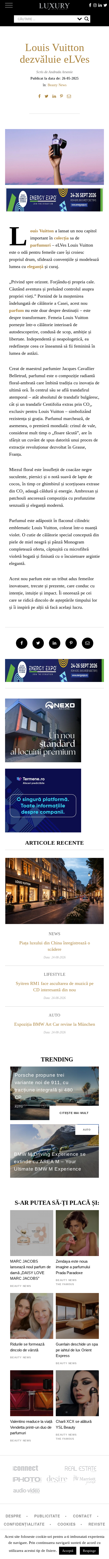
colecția (61, 237)
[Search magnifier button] (86, 18)
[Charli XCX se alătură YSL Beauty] (77, 1393)
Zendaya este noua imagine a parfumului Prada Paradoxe (73, 1267)
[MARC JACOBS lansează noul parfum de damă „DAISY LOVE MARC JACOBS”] (31, 1233)
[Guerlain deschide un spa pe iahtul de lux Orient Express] (77, 1316)
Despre (13, 1515)
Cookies (67, 1524)
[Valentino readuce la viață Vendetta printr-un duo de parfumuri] (31, 1393)
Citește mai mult (74, 1112)
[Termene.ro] (43, 830)
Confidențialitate (24, 1524)
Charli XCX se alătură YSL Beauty (74, 1424)
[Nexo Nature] (43, 760)
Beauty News (57, 85)
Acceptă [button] (67, 1551)
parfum (16, 310)
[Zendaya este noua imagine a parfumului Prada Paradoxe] (77, 1233)
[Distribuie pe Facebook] (39, 96)
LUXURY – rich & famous (54, 6)
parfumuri (40, 245)
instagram (95, 5)
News (54, 934)
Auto (54, 1015)
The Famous (65, 1284)
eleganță (35, 266)
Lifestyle (54, 974)
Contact (82, 1515)
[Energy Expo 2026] (54, 198)
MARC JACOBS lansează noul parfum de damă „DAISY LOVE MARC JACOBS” (30, 1270)
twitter (105, 5)
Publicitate (47, 1515)
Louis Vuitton (42, 230)
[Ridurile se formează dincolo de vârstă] (31, 1316)
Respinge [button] (89, 1551)
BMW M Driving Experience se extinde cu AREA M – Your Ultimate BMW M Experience (50, 1161)
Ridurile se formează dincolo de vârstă (27, 1347)
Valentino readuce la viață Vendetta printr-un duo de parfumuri (31, 1427)
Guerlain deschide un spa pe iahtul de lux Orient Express (77, 1350)
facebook (90, 5)
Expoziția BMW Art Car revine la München (54, 1024)
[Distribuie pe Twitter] (46, 96)
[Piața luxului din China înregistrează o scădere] (54, 891)
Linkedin (100, 5)
